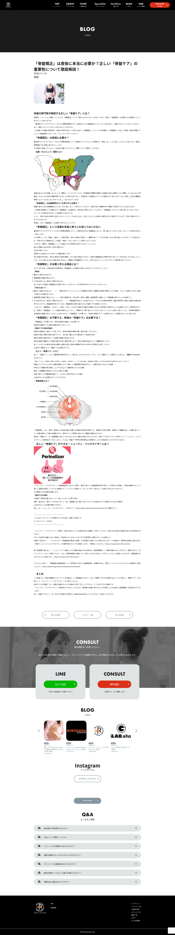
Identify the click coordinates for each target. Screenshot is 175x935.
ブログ (129, 5)
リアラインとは (70, 5)
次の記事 (119, 614)
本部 (52, 904)
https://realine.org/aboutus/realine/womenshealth (61, 566)
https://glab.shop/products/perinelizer (90, 508)
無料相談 (160, 5)
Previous (38, 730)
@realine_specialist (87, 779)
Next (136, 730)
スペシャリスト (100, 5)
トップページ (57, 5)
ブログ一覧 (87, 614)
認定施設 (53, 908)
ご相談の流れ (83, 5)
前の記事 (55, 614)
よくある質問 (141, 5)
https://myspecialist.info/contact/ (117, 544)
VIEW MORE (87, 801)
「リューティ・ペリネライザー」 (46, 485)
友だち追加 (60, 684)
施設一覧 (116, 5)
